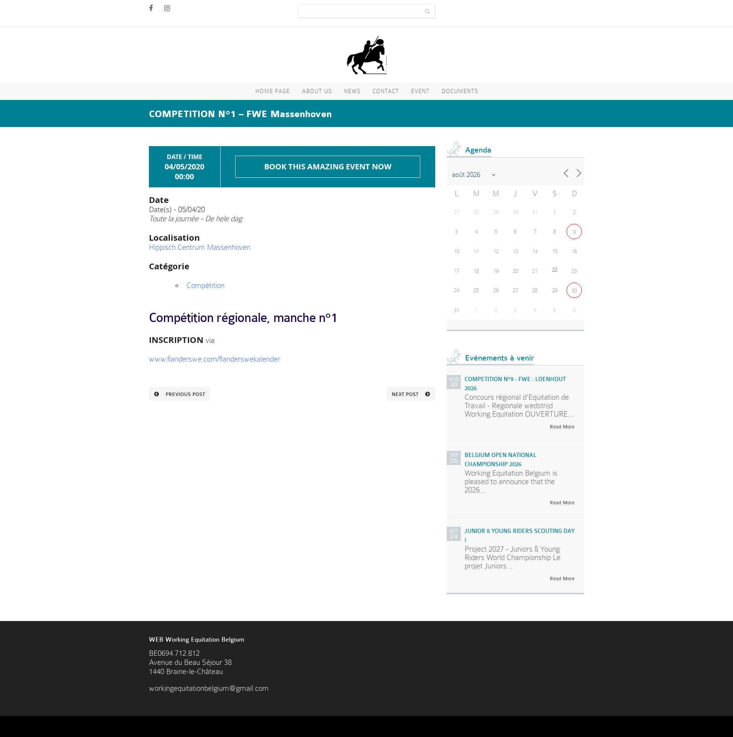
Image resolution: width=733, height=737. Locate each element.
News (352, 91)
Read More (562, 427)
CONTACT (386, 91)
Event (420, 91)
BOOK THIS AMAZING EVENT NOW (327, 166)
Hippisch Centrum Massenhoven (199, 247)
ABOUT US (317, 91)
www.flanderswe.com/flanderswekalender (214, 359)
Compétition (205, 285)
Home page (272, 91)
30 (574, 291)
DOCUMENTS (460, 91)
